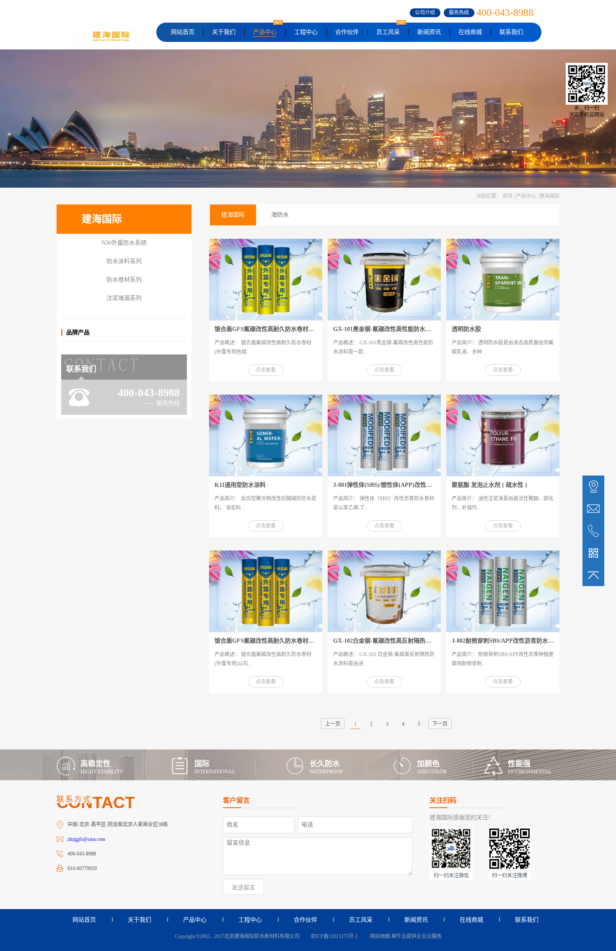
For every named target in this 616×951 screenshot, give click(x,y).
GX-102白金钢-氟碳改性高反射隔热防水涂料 (391, 641)
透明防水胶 (466, 329)
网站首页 (182, 32)
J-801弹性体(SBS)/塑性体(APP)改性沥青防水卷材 (397, 485)
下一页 (440, 724)
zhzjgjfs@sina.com (86, 839)
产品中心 (526, 196)
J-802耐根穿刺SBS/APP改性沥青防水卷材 (506, 641)
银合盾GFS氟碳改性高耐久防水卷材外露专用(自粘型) (284, 641)
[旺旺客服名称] (593, 508)
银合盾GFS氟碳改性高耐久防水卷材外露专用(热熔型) (284, 329)
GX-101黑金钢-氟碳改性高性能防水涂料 (385, 329)
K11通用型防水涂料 (240, 485)
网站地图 (379, 936)
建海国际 (549, 196)
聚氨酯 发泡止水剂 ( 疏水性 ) (489, 485)
